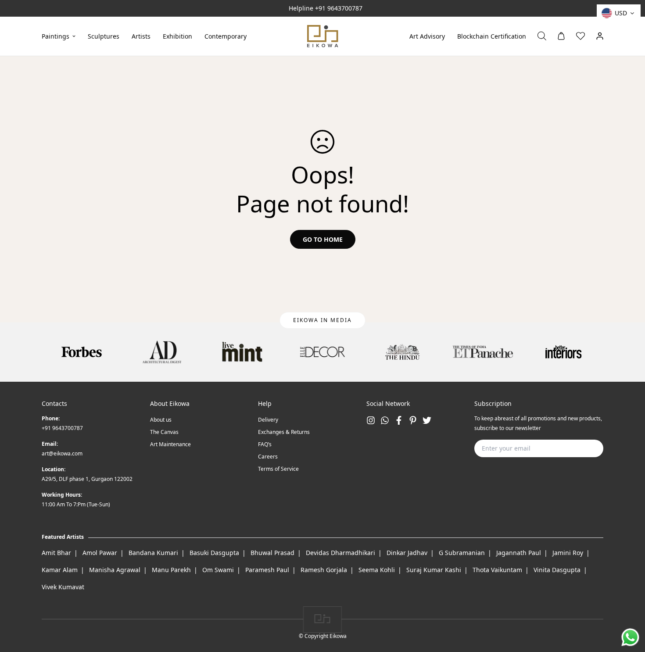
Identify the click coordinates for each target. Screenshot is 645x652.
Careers (268, 456)
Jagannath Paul (518, 552)
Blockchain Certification (491, 36)
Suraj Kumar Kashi (433, 570)
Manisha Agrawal (114, 570)
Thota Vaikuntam (497, 570)
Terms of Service (278, 469)
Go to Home (323, 239)
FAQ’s (265, 444)
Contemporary (225, 36)
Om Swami (218, 570)
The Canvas (164, 432)
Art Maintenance (170, 444)
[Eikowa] (323, 36)
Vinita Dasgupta (557, 570)
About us (161, 419)
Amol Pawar (99, 552)
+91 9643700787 (338, 8)
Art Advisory (427, 36)
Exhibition (177, 36)
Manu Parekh (171, 570)
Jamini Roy (567, 552)
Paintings (55, 36)
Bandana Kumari (153, 552)
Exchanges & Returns (284, 432)
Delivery (268, 419)
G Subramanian (462, 552)
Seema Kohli (376, 570)
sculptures (103, 36)
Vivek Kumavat (63, 587)
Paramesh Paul (267, 570)
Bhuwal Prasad (272, 552)
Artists (141, 36)
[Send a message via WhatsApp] (630, 637)
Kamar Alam (60, 570)
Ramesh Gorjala (324, 570)
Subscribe (583, 448)
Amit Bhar (56, 552)
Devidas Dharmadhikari (340, 552)
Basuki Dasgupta (214, 552)
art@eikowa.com (62, 453)
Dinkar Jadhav (407, 552)
